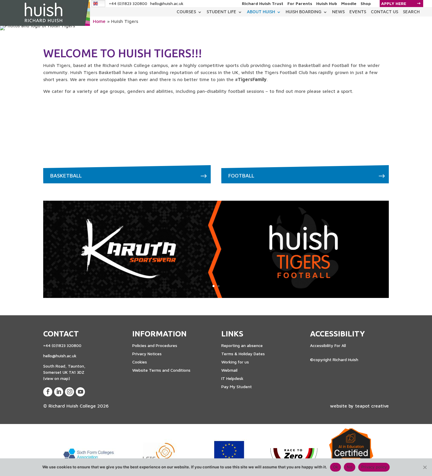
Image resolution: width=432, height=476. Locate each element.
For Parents (299, 3)
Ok (335, 467)
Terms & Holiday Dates (243, 353)
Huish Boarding (304, 11)
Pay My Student (236, 386)
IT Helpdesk (232, 378)
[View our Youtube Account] (80, 391)
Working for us (235, 361)
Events (357, 11)
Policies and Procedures (154, 345)
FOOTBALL (241, 175)
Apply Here (393, 3)
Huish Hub (326, 3)
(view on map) (56, 378)
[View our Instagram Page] (69, 391)
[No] (425, 467)
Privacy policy (374, 467)
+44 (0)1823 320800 (128, 3)
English (98, 3)
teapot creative (372, 405)
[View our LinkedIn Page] (58, 391)
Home (99, 21)
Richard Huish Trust (262, 3)
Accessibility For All (328, 345)
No (349, 467)
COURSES (186, 11)
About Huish (261, 11)
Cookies (139, 361)
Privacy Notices (147, 353)
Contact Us (384, 11)
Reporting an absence (242, 345)
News (338, 11)
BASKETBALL (66, 175)
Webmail (229, 370)
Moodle (348, 3)
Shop (366, 3)
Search (411, 11)
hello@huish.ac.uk (166, 3)
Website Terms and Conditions (161, 370)
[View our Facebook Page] (47, 391)
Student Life (221, 11)
